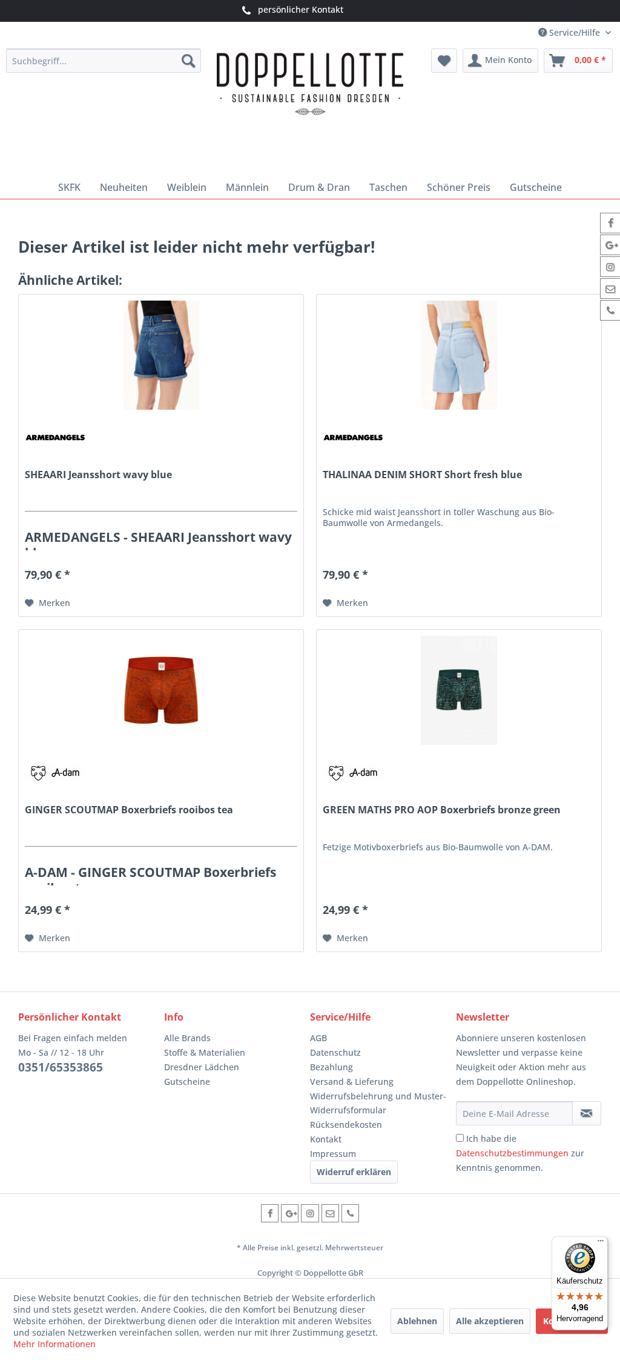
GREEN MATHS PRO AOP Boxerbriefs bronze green (442, 810)
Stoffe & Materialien (204, 1052)
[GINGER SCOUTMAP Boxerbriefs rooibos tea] (161, 690)
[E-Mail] (330, 1213)
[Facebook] (270, 1213)
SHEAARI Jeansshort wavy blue (98, 474)
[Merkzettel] (444, 60)
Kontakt (325, 1139)
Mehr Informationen (54, 1344)
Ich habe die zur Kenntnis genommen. (520, 1153)
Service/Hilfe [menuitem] (574, 32)
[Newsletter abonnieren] (586, 1113)
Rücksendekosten (346, 1124)
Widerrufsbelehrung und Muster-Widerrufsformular (378, 1103)
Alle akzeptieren (490, 1321)
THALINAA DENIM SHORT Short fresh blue (422, 474)
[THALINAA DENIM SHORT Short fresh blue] (459, 355)
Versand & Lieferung (352, 1081)
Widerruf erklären (354, 1172)
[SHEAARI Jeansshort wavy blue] (161, 355)
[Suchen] (188, 60)
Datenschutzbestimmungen (512, 1153)
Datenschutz (335, 1052)
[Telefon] (350, 1213)
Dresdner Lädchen (201, 1067)
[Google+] (290, 1213)
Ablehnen (417, 1321)
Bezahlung (331, 1067)
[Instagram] (310, 1213)
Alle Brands (187, 1038)
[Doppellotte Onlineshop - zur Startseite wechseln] (310, 109)
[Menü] (600, 1243)
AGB (318, 1038)
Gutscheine (187, 1081)
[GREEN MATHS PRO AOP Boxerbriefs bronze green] (459, 690)
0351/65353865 (60, 1067)
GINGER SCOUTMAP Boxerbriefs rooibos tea (129, 810)
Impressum (333, 1153)
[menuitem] (104, 60)
